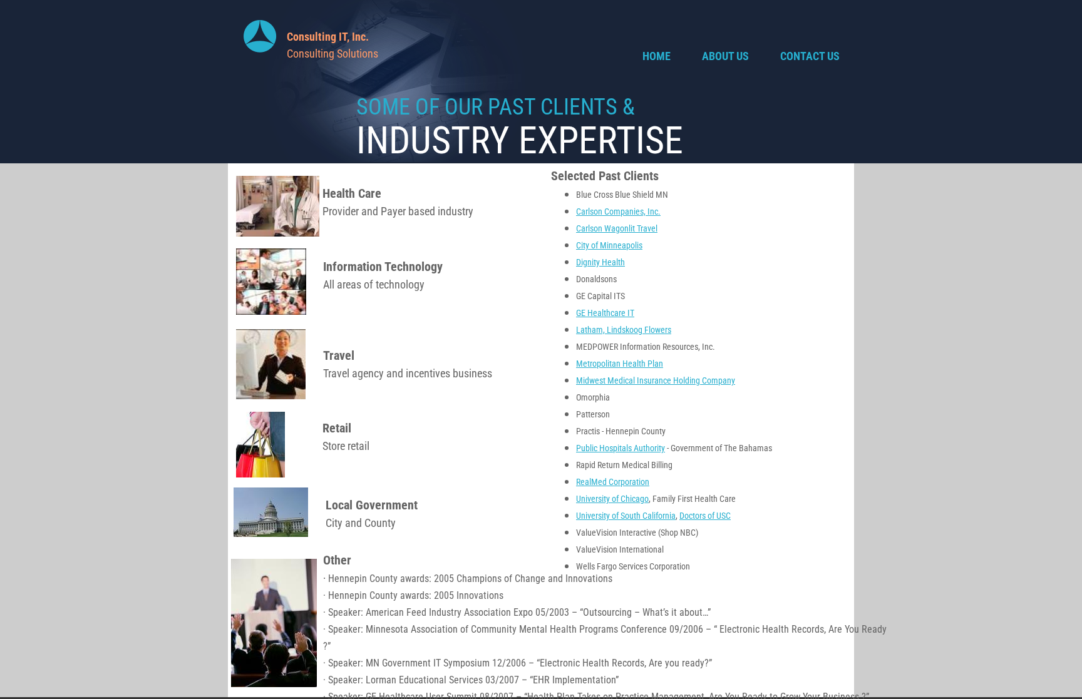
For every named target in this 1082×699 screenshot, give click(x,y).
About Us (725, 56)
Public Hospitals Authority (620, 448)
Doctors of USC (705, 516)
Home (656, 56)
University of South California (626, 516)
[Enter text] (821, 29)
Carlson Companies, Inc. (618, 212)
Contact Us (810, 56)
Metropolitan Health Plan (619, 364)
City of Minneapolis (609, 245)
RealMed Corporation (612, 482)
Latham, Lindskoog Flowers (623, 330)
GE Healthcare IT (605, 313)
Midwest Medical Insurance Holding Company (655, 380)
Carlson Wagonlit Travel (616, 228)
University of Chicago (612, 499)
